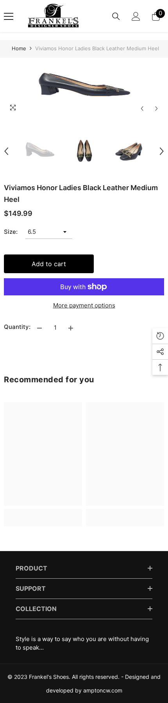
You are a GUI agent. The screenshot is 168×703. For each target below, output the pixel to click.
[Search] (116, 16)
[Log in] (136, 16)
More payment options (84, 305)
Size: (11, 231)
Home (19, 48)
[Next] (156, 108)
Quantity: (17, 326)
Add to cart (49, 264)
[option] (84, 87)
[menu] (8, 16)
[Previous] (142, 108)
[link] (43, 513)
